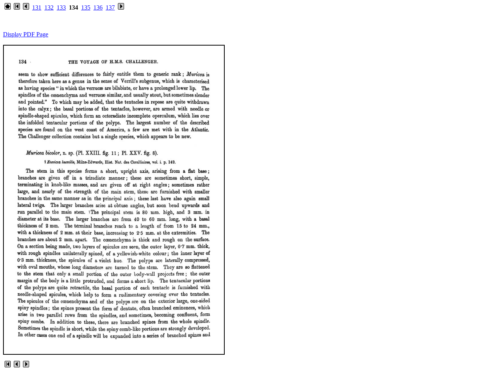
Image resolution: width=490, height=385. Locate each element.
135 (85, 7)
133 (61, 7)
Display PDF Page (25, 34)
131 (36, 7)
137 (110, 7)
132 (49, 7)
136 (98, 7)
